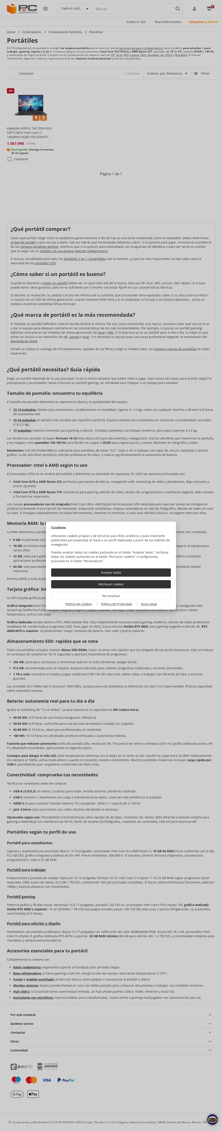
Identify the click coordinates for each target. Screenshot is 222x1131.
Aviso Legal (149, 604)
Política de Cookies (78, 604)
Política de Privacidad (116, 604)
